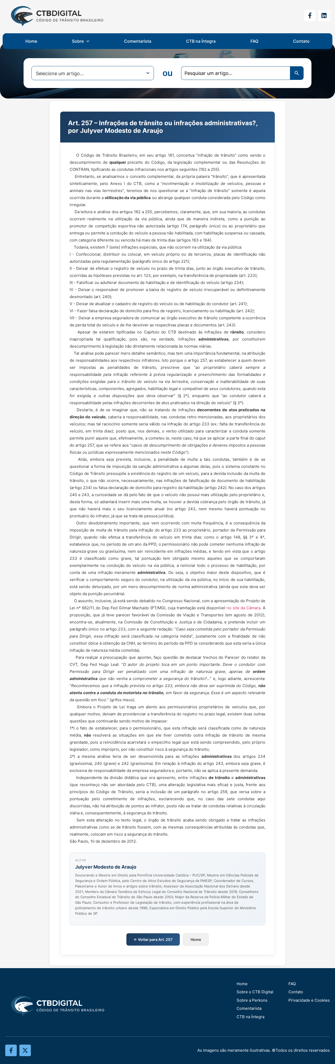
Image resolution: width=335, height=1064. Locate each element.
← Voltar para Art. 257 (153, 939)
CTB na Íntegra (201, 41)
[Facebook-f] (310, 15)
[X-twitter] (25, 1050)
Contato (301, 41)
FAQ (254, 41)
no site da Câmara (243, 607)
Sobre (78, 41)
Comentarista (137, 41)
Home (31, 41)
